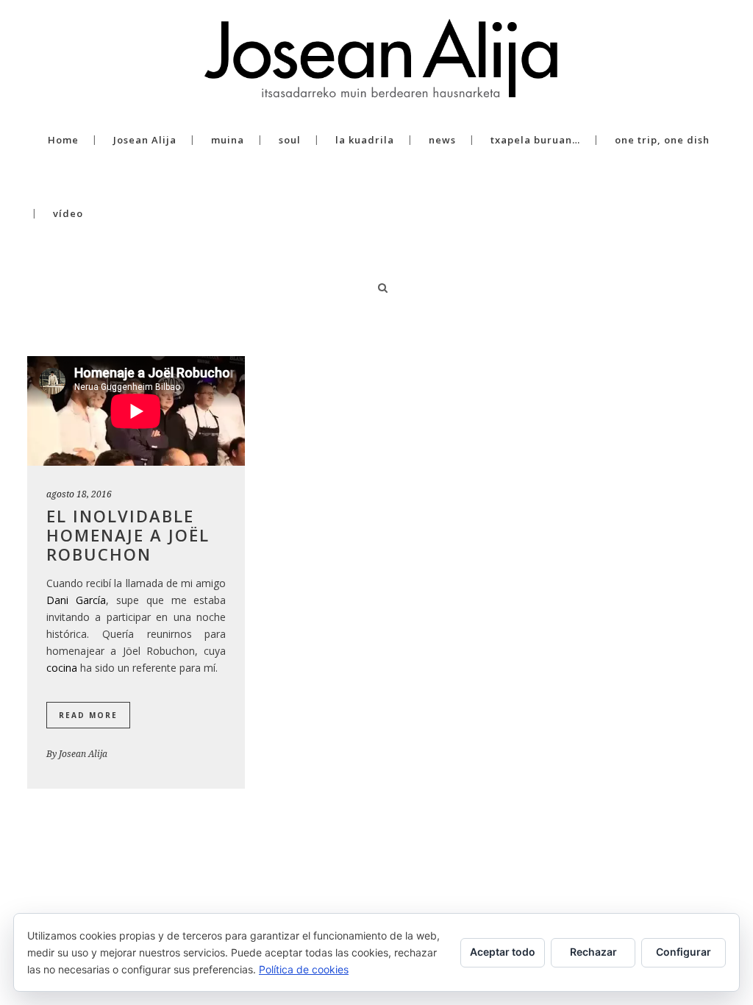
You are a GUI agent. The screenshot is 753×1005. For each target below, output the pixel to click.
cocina (61, 668)
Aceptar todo (502, 951)
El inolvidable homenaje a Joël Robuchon (128, 535)
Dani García (76, 600)
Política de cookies (304, 969)
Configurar (683, 951)
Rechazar (593, 951)
